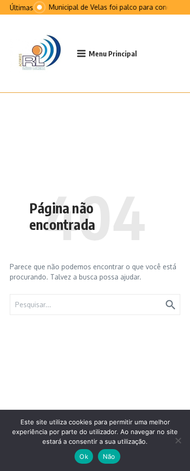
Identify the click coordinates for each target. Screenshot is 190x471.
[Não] (178, 440)
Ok (83, 456)
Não (109, 456)
